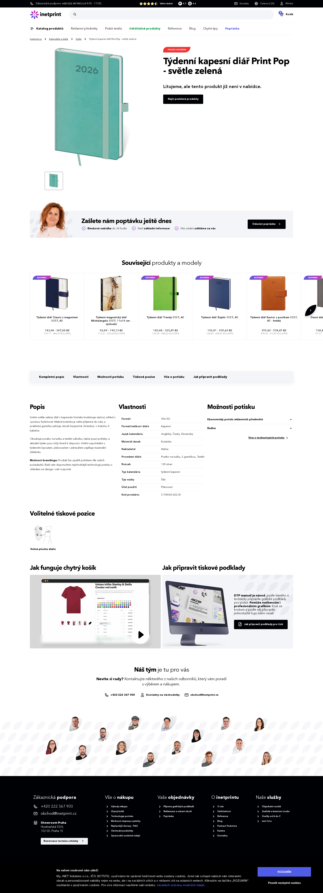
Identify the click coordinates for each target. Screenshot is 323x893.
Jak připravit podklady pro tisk (263, 624)
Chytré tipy (210, 28)
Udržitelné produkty (144, 28)
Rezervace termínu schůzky (61, 841)
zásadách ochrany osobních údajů (180, 885)
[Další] (310, 310)
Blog (192, 28)
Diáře (78, 39)
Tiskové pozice (144, 377)
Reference (175, 28)
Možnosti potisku (110, 377)
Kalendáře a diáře (58, 39)
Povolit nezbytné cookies (284, 882)
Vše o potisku (174, 377)
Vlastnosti (80, 377)
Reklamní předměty (84, 28)
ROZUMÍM (284, 871)
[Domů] (49, 14)
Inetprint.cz (36, 39)
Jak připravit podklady (210, 377)
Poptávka (232, 28)
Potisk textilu (113, 28)
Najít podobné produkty (183, 99)
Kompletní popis (51, 377)
